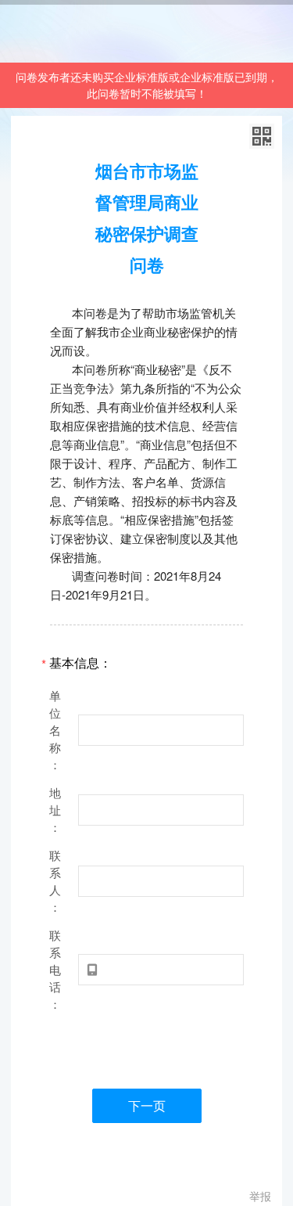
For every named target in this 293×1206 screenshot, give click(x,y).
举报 (260, 1196)
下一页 (147, 1105)
